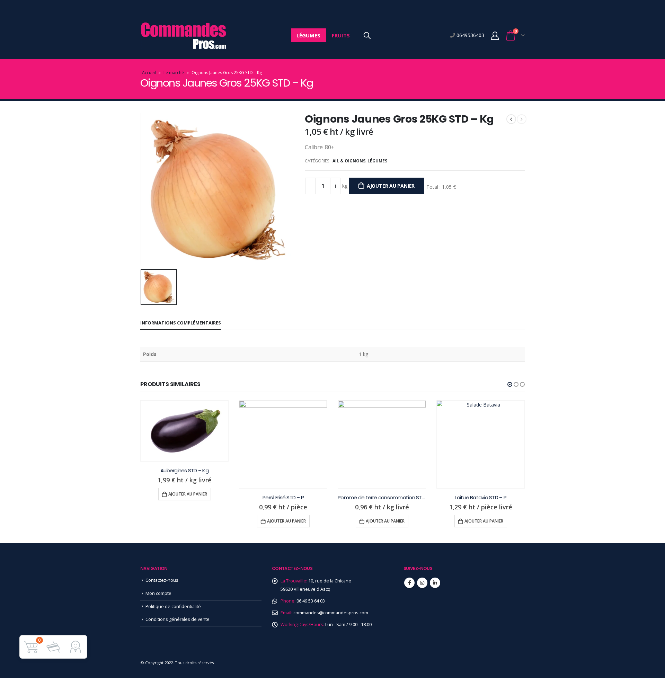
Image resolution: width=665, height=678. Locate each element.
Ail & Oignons (348, 161)
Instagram (422, 583)
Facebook (409, 583)
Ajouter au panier (391, 185)
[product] (184, 431)
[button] (510, 384)
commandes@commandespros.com (330, 613)
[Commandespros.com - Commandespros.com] (183, 35)
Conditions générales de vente (177, 619)
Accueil (149, 72)
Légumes (308, 35)
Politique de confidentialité (173, 606)
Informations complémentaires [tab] (180, 323)
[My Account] (494, 35)
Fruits (341, 35)
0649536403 (469, 35)
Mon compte (158, 593)
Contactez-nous (161, 580)
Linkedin (435, 583)
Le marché (173, 72)
